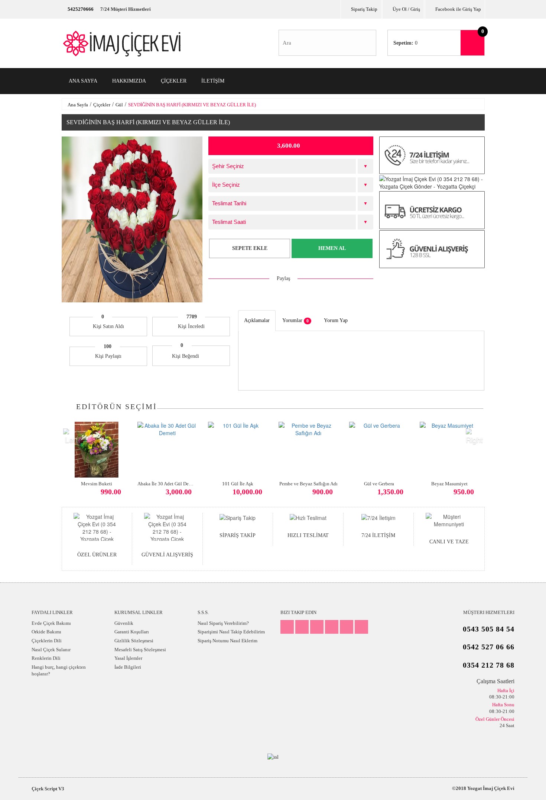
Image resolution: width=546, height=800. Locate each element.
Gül (119, 104)
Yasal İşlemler (128, 658)
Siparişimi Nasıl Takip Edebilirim (231, 631)
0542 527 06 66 (488, 647)
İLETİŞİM (212, 81)
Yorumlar (295, 321)
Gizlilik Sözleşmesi (133, 640)
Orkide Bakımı (46, 631)
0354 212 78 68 (488, 665)
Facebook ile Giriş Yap (458, 9)
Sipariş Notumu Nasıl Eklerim (227, 640)
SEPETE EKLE (249, 248)
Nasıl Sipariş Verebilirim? (223, 623)
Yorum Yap (336, 320)
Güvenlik (123, 623)
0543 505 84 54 (488, 629)
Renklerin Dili (46, 658)
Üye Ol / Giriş (406, 9)
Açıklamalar (257, 320)
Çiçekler (101, 104)
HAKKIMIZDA (129, 81)
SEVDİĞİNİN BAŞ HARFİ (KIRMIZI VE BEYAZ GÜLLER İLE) (192, 104)
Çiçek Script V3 (48, 788)
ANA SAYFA (83, 81)
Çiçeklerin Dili (47, 640)
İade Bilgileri (127, 667)
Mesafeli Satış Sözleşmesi (140, 649)
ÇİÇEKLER (173, 81)
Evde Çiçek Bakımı (51, 623)
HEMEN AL (332, 248)
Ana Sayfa (78, 104)
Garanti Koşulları (131, 631)
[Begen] (205, 356)
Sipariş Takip (364, 9)
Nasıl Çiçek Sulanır (51, 649)
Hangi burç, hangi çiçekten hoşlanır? (59, 670)
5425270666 (81, 9)
